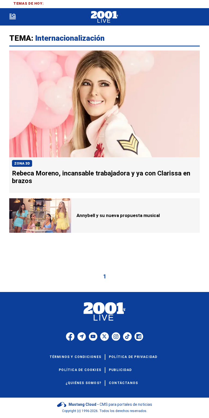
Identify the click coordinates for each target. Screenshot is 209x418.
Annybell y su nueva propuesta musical (118, 215)
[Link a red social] (70, 336)
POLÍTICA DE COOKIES (80, 370)
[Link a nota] (104, 104)
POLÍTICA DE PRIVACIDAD (133, 357)
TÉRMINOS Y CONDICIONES (75, 357)
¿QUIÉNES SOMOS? (83, 383)
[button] (12, 17)
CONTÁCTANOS (123, 383)
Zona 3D (22, 163)
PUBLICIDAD (120, 370)
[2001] (104, 17)
